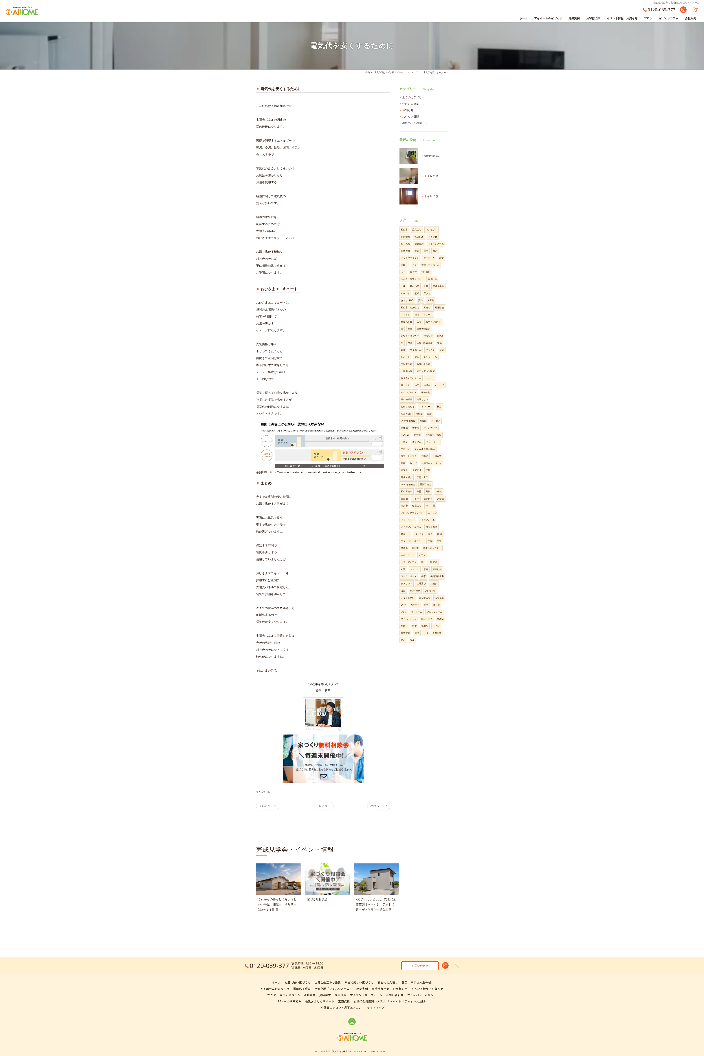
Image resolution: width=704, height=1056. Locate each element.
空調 (430, 540)
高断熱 (440, 498)
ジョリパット (432, 441)
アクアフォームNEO (411, 526)
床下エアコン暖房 (426, 371)
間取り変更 (426, 618)
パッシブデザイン (410, 258)
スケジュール (430, 357)
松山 (403, 640)
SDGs (440, 335)
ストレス (414, 569)
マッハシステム (436, 243)
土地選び (421, 583)
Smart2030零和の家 (425, 449)
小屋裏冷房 (406, 371)
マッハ (415, 498)
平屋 (428, 470)
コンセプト (431, 229)
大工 (403, 272)
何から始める (407, 406)
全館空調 (419, 243)
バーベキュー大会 (423, 534)
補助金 (419, 413)
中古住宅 (405, 449)
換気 (439, 342)
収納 (426, 569)
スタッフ (430, 378)
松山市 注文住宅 (410, 307)
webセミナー (407, 555)
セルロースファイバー (412, 279)
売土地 (404, 498)
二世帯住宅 (406, 364)
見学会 (404, 548)
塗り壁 (436, 604)
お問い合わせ (423, 364)
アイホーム (429, 258)
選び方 (427, 293)
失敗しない (422, 399)
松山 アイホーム (423, 314)
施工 (417, 385)
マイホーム (415, 349)
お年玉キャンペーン (431, 463)
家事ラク (414, 604)
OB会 (403, 611)
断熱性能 (439, 307)
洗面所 (424, 625)
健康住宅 (416, 505)
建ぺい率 (414, 286)
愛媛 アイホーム (430, 264)
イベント (405, 293)
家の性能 (425, 392)
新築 (441, 349)
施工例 (430, 300)
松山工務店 (406, 491)
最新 (429, 413)
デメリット (406, 583)
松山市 (404, 229)
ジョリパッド (407, 519)
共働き (433, 583)
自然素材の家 (423, 328)
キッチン (430, 349)
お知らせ (407, 110)
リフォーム (416, 611)
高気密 (404, 505)
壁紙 (417, 293)
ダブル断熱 (431, 526)
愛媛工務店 (425, 484)
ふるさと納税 (407, 597)
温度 (403, 590)
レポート (405, 357)
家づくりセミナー (410, 335)
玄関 (403, 569)
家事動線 (437, 569)
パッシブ (439, 385)
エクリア (432, 512)
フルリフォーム (434, 611)
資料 (420, 300)
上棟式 (438, 491)
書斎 (423, 576)
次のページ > (378, 806)
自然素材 (405, 250)
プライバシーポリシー (412, 540)
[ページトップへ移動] (455, 965)
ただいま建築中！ (413, 103)
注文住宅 (416, 229)
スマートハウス (409, 456)
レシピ (413, 463)
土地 (426, 250)
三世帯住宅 (424, 597)
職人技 (413, 272)
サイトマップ (376, 1007)
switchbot (415, 590)
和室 (441, 258)
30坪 (403, 604)
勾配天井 (416, 470)
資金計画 (432, 279)
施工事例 (425, 272)
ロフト (404, 470)
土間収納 (432, 562)
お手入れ (405, 243)
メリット (405, 314)
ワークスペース (409, 576)
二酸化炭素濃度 (424, 342)
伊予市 (415, 427)
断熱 (410, 328)
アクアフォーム (427, 519)
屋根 (417, 633)
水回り (404, 625)
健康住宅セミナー (432, 548)
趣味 (403, 349)
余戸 (435, 250)
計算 (426, 286)
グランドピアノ (409, 562)
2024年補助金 (408, 420)
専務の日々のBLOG (414, 123)
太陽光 (424, 456)
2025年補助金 (408, 484)
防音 (426, 604)
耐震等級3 (406, 413)
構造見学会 (406, 321)
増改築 (440, 618)
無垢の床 (419, 236)
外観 (428, 491)
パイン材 (432, 236)
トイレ (436, 625)
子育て (404, 441)
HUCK (415, 548)
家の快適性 (406, 399)
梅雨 (403, 463)
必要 (414, 264)
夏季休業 (436, 633)
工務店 (426, 307)
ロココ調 (430, 505)
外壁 (419, 491)
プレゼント (430, 590)
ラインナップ (430, 427)
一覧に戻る (323, 806)
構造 (439, 406)
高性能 (423, 420)
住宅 (419, 321)
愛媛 (412, 640)
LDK (426, 633)
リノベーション (409, 618)
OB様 (440, 534)
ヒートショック (433, 321)
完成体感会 (406, 477)
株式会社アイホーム (411, 378)
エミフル (416, 441)
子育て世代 (422, 477)
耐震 (417, 250)
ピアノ (422, 555)
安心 (417, 357)
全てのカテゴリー (413, 97)
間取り (404, 264)
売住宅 (404, 427)
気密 (439, 540)
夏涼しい (405, 534)
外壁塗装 (405, 633)
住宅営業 (439, 597)
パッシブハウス (409, 392)
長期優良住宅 (437, 576)
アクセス (435, 420)
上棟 (403, 286)
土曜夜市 (437, 456)
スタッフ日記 (263, 792)
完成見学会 (438, 286)
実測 (410, 342)
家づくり (405, 385)
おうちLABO (407, 300)
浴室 (414, 625)
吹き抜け (428, 498)
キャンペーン (425, 406)
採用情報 (405, 236)
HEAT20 (405, 434)
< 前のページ (267, 806)
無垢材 (427, 385)
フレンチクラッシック (412, 512)
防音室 (417, 434)
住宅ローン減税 (433, 434)
